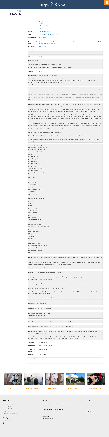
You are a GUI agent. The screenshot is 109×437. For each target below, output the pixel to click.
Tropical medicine (43, 21)
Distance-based (42, 49)
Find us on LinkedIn (49, 418)
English (40, 71)
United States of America (44, 31)
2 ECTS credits (42, 56)
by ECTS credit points (95, 388)
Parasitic (41, 23)
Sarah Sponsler (42, 37)
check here (76, 338)
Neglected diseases (43, 25)
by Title (8, 388)
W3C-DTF (51, 345)
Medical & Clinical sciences (45, 27)
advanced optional (43, 46)
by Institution (72, 388)
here (41, 284)
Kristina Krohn (42, 39)
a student (7, 423)
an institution (8, 420)
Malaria (40, 28)
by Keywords (51, 388)
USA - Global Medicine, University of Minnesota (49, 34)
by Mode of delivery (33, 388)
